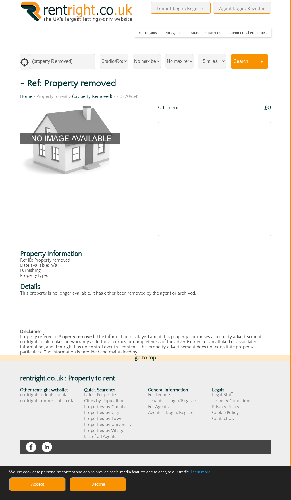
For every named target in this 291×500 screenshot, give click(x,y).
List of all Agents (100, 436)
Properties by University (108, 424)
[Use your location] (24, 61)
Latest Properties (100, 394)
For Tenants (148, 33)
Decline (98, 484)
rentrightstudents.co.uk (43, 394)
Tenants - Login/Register (172, 400)
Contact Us (223, 418)
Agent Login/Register (242, 8)
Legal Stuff (222, 394)
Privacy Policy (225, 406)
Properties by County (105, 406)
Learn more (201, 472)
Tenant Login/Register (181, 8)
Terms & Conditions (231, 400)
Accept (37, 484)
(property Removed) (92, 96)
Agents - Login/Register (171, 412)
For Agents (173, 33)
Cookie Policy (225, 412)
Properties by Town (103, 418)
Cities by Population (104, 400)
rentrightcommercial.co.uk (46, 400)
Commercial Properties (248, 33)
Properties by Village (104, 430)
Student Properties (206, 33)
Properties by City (101, 412)
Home (26, 96)
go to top (146, 358)
